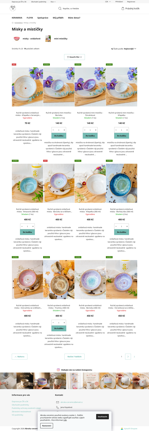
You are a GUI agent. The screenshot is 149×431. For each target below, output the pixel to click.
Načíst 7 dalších (74, 356)
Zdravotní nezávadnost (21, 411)
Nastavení (46, 425)
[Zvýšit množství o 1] (64, 130)
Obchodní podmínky (38, 2)
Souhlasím (102, 416)
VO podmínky (17, 415)
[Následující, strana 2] (128, 356)
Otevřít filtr (74, 57)
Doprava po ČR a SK (19, 2)
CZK (107, 2)
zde (65, 420)
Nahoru (20, 356)
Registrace (131, 2)
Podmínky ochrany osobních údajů (26, 408)
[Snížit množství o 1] (53, 130)
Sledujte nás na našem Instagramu (76, 370)
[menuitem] (17, 17)
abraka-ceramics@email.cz (72, 402)
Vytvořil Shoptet (130, 428)
